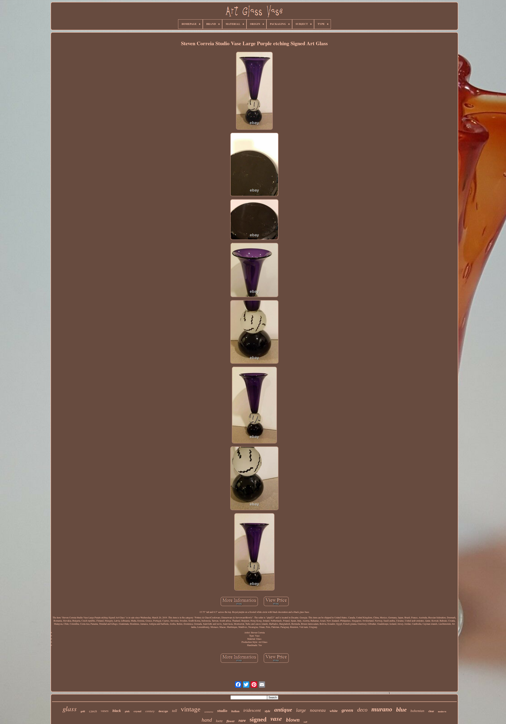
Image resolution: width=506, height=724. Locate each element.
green (347, 710)
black (116, 711)
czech (93, 711)
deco (362, 710)
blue (401, 709)
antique (283, 709)
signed (258, 719)
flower (231, 721)
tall (174, 710)
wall (305, 722)
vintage (190, 709)
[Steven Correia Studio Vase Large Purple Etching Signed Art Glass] (254, 91)
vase (276, 718)
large (301, 710)
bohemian (417, 711)
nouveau (318, 710)
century (150, 711)
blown (293, 720)
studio (222, 710)
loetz (219, 721)
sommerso (208, 712)
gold (83, 711)
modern (442, 712)
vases (105, 711)
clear (431, 711)
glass (69, 708)
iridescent (252, 710)
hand (207, 720)
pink (127, 711)
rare (242, 720)
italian (235, 711)
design (163, 711)
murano (381, 709)
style (267, 711)
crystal (137, 711)
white (334, 711)
